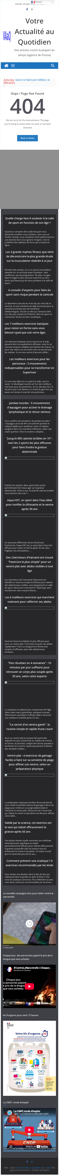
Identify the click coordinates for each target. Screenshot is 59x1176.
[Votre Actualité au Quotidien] (6, 65)
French (38, 2)
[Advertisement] (29, 179)
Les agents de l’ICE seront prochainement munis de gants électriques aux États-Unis (35, 80)
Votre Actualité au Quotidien (34, 31)
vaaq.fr (48, 1167)
